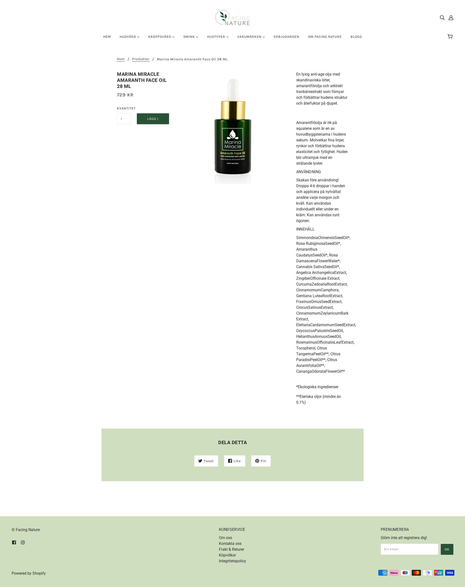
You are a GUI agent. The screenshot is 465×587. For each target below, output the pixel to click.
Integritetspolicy (232, 561)
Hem (121, 59)
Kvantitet (124, 108)
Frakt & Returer (231, 549)
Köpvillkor (227, 555)
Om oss (225, 537)
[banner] (232, 17)
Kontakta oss (230, 543)
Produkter (140, 59)
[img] (442, 18)
